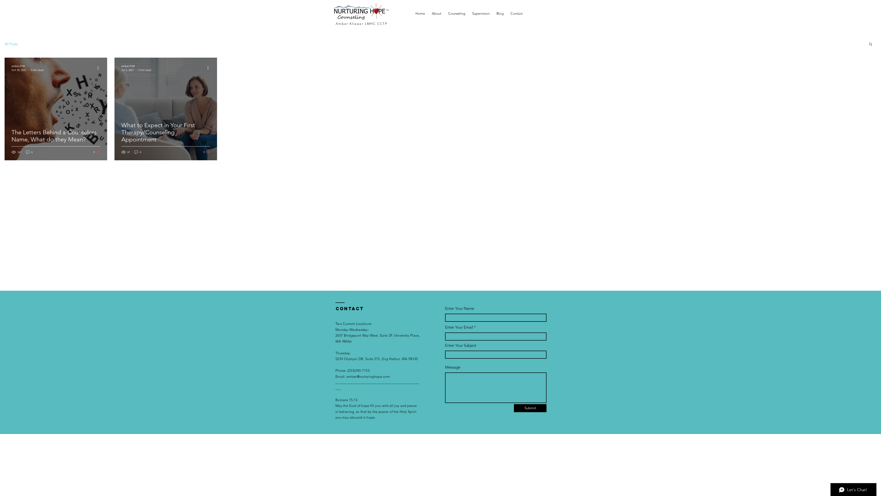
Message (452, 367)
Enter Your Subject (460, 345)
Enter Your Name (459, 308)
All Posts (11, 44)
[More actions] (99, 67)
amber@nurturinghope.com (368, 376)
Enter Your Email (459, 327)
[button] (870, 44)
